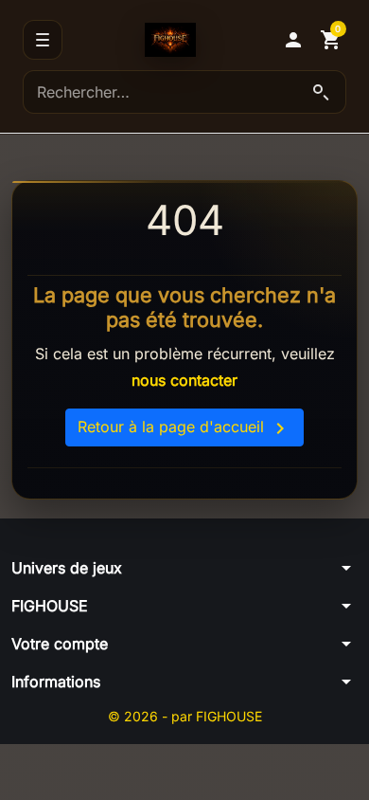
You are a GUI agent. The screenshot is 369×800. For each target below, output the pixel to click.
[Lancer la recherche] (321, 92)
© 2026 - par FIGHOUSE (185, 716)
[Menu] (42, 40)
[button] (293, 40)
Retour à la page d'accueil (184, 428)
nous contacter (184, 380)
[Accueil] (170, 40)
